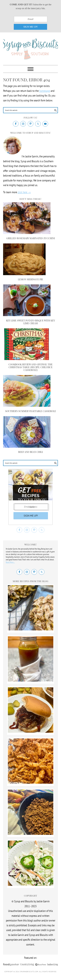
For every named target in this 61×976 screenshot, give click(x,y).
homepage (44, 91)
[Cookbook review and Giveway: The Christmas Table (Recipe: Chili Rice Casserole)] (26, 359)
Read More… (10, 562)
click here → (24, 192)
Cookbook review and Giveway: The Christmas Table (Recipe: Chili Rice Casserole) (30, 367)
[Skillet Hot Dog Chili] (30, 834)
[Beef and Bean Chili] (26, 447)
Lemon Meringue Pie (30, 279)
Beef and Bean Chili (30, 451)
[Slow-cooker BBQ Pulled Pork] (30, 732)
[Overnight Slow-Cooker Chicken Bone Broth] (30, 680)
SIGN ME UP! (30, 26)
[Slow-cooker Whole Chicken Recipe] (30, 629)
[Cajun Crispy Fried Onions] (30, 783)
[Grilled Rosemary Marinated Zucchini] (26, 233)
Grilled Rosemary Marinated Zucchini (30, 238)
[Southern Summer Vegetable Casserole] (26, 406)
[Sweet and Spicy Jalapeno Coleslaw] (30, 885)
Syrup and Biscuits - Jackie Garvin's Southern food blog (30, 47)
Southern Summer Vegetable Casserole (30, 411)
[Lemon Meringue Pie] (24, 274)
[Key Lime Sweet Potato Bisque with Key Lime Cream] (26, 315)
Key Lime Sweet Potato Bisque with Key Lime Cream (30, 322)
